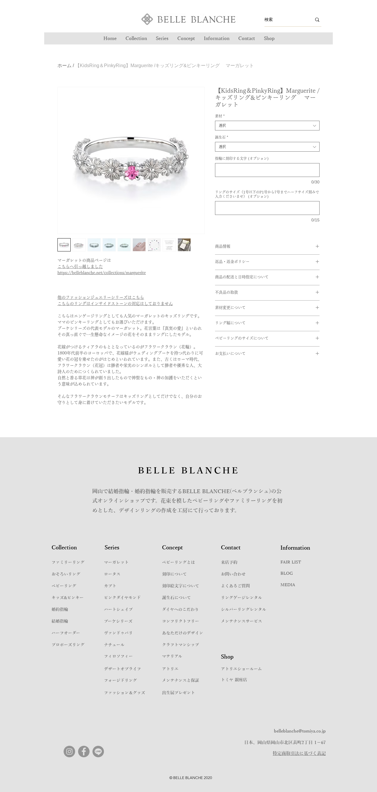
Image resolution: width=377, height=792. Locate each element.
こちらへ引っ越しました (80, 266)
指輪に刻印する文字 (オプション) (242, 158)
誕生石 (221, 137)
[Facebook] (84, 751)
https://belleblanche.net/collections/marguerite (101, 273)
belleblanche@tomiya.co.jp (300, 731)
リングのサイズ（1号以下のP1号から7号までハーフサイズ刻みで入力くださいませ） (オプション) (267, 194)
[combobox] (267, 125)
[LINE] (98, 751)
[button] (162, 38)
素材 (220, 116)
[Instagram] (69, 751)
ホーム (64, 65)
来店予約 (229, 562)
